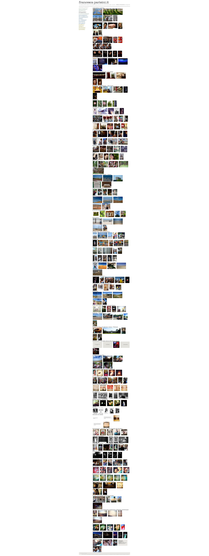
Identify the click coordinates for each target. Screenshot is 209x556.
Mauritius (95, 160)
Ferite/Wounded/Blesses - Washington (104, 130)
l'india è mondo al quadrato (101, 122)
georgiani (95, 137)
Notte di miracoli (97, 451)
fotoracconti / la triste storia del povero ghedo (106, 341)
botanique (95, 100)
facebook (82, 28)
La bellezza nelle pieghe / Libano (102, 174)
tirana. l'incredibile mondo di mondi (103, 495)
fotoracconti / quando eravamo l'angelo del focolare (107, 428)
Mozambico (96, 217)
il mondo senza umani (99, 210)
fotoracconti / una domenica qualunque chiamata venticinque (111, 509)
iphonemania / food (98, 523)
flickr (81, 26)
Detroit (95, 247)
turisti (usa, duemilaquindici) (101, 231)
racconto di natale (98, 414)
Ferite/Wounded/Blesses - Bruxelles (103, 71)
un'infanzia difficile (98, 107)
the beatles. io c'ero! (98, 466)
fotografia (82, 12)
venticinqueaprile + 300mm (101, 36)
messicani (95, 239)
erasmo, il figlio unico (99, 145)
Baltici (94, 153)
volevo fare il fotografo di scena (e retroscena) (106, 531)
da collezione (96, 391)
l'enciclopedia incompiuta (100, 384)
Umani (94, 539)
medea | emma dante (98, 50)
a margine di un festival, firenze (102, 283)
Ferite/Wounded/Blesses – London (102, 22)
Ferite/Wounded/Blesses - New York (103, 85)
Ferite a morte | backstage (100, 399)
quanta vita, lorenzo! (99, 276)
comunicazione (83, 13)
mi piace (81, 23)
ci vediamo (82, 20)
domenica (95, 291)
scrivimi (81, 21)
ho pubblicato (83, 17)
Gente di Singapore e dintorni (101, 188)
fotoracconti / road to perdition (102, 474)
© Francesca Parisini (83, 553)
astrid (94, 407)
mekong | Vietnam (98, 313)
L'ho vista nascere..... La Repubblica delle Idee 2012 (108, 443)
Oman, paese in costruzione (101, 262)
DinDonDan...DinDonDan (100, 459)
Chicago (95, 254)
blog (80, 18)
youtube (81, 29)
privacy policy (83, 7)
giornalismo (83, 9)
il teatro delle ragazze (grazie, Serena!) (104, 369)
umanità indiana (97, 115)
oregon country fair (98, 355)
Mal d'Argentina (97, 196)
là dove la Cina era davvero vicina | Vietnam (105, 327)
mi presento (82, 15)
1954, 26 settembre (98, 436)
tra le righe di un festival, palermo (103, 57)
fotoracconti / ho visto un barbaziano (103, 481)
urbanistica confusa (98, 8)
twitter (81, 24)
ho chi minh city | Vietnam (100, 376)
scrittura (82, 10)
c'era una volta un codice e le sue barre (104, 305)
